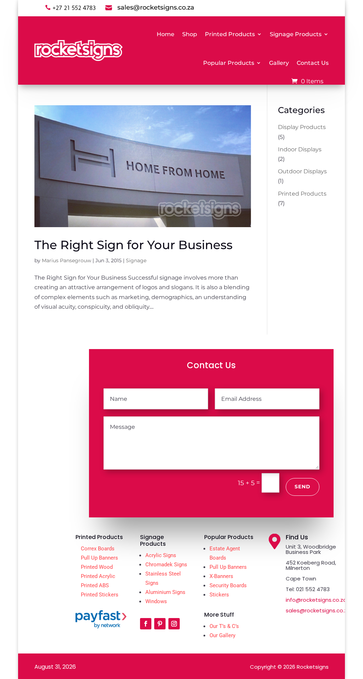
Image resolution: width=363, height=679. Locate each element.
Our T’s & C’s (224, 626)
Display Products (302, 127)
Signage (136, 260)
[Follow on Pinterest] (160, 623)
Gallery (279, 63)
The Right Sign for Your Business (133, 244)
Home (165, 34)
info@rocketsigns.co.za (316, 600)
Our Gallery (222, 635)
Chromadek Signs (166, 564)
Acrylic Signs (160, 555)
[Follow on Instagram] (174, 623)
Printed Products (230, 34)
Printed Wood (97, 567)
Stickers (219, 594)
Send (303, 486)
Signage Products (296, 34)
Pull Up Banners (99, 558)
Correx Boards (98, 548)
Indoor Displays (300, 149)
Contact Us (313, 63)
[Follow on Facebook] (145, 623)
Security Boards (228, 585)
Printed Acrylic (98, 576)
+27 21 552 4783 (74, 7)
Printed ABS (95, 585)
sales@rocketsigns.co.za (318, 610)
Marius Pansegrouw (66, 260)
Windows (156, 601)
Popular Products (228, 63)
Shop (189, 34)
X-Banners (221, 576)
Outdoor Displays (302, 171)
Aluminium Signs (165, 592)
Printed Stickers (99, 594)
